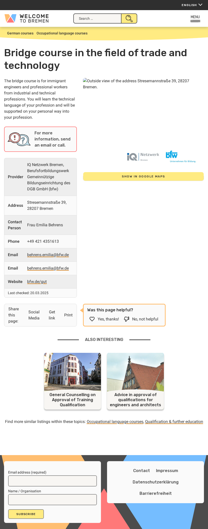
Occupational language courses (115, 421)
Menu (195, 17)
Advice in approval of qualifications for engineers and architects (135, 399)
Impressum (167, 470)
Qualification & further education (174, 421)
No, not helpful (145, 319)
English (189, 5)
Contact (141, 470)
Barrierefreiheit (156, 493)
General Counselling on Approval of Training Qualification (72, 399)
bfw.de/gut (37, 281)
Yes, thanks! (108, 319)
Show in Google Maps (143, 176)
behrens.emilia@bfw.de (48, 254)
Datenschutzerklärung (156, 482)
